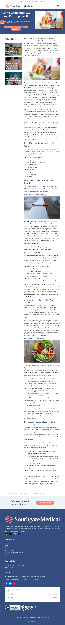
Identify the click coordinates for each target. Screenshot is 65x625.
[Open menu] (58, 6)
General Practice (9, 27)
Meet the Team (9, 550)
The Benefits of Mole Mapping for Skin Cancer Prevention (13, 66)
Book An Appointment (45, 502)
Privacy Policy (32, 621)
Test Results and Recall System (14, 552)
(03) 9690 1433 (41, 1)
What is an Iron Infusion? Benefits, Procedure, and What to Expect (13, 80)
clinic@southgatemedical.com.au (28, 1)
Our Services (8, 548)
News (25, 27)
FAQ (6, 555)
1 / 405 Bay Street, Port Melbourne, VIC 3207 (32, 576)
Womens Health (15, 29)
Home (7, 543)
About (7, 545)
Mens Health (18, 27)
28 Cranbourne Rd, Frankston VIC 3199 (26, 579)
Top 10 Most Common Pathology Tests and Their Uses (13, 51)
